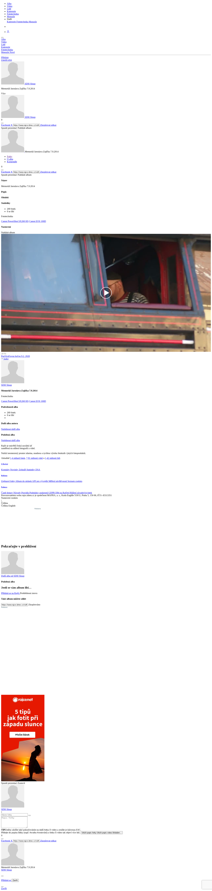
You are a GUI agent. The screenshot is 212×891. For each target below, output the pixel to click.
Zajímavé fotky (8, 481)
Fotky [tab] (9, 156)
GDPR (51, 492)
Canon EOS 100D (37, 221)
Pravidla (25, 492)
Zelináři (23, 469)
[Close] (2, 886)
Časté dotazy (7, 492)
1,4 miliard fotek (17, 458)
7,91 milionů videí (34, 458)
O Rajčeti (4, 464)
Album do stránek (23, 481)
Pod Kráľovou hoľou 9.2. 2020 (15, 356)
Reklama (4, 475)
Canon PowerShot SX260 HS (15, 221)
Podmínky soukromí (38, 492)
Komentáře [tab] (12, 161)
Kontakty (5, 469)
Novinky (14, 469)
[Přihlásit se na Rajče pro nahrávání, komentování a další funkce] (8, 32)
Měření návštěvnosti (58, 481)
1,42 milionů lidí (52, 458)
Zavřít (15, 880)
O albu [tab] (10, 159)
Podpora (4, 487)
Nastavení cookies (9, 498)
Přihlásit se (6, 880)
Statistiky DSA (33, 469)
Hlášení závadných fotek (81, 492)
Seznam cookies (74, 481)
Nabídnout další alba (10, 429)
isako (6, 359)
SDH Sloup (6, 870)
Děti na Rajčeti (62, 492)
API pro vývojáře (40, 481)
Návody (17, 492)
